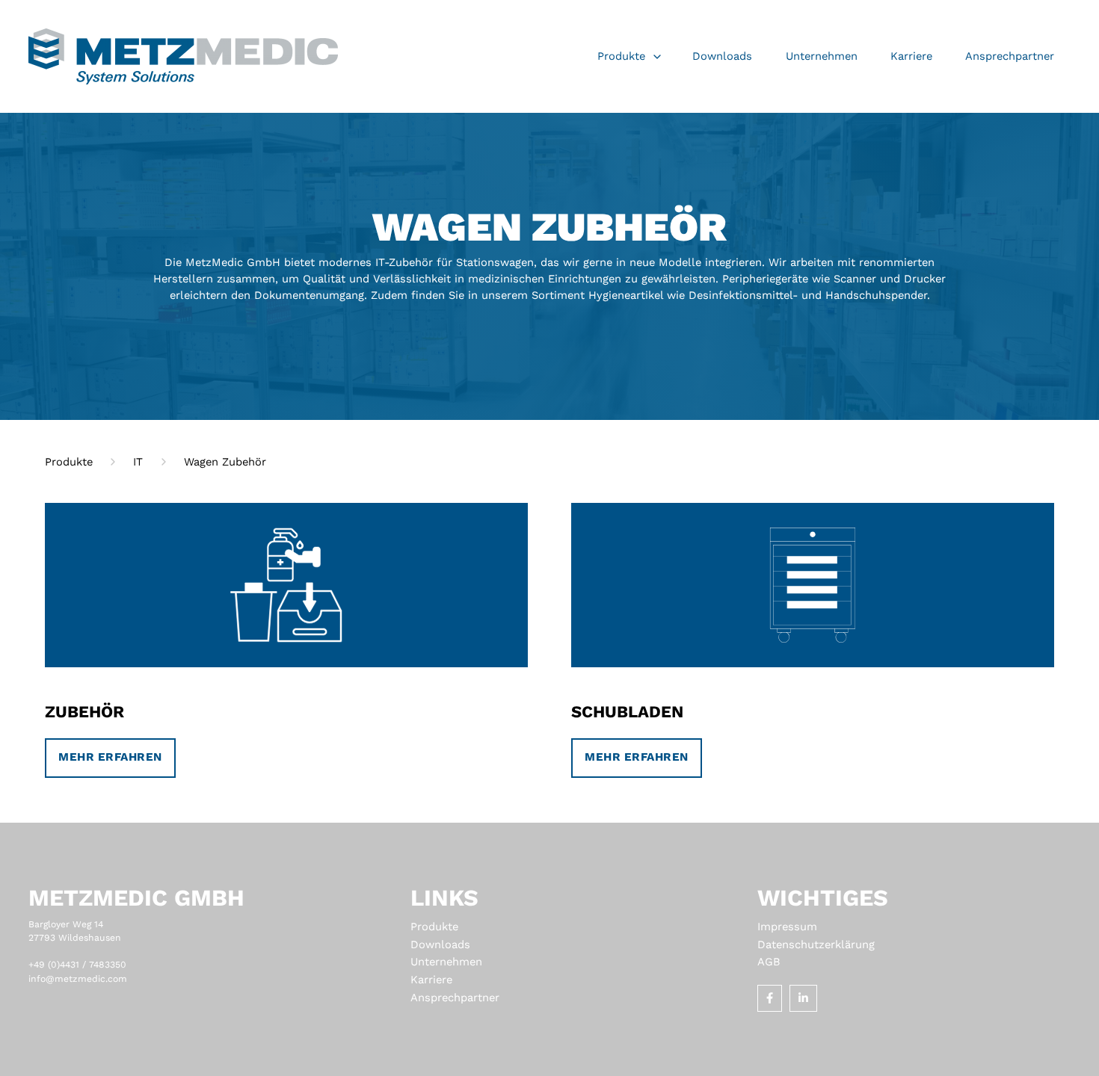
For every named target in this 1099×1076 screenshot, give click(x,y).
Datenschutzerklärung (816, 944)
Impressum (787, 926)
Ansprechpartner (454, 997)
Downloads (440, 944)
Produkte (434, 926)
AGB (769, 961)
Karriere (431, 979)
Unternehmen (446, 961)
